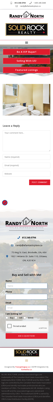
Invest (30, 317)
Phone (9, 291)
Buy (11, 317)
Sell (20, 317)
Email (8, 302)
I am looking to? (14, 313)
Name (9, 280)
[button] (26, 42)
